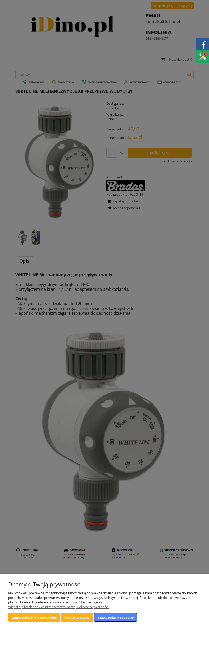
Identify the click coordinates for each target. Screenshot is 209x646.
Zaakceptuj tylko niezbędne (34, 617)
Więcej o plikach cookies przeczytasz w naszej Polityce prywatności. (58, 606)
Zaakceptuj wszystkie (116, 617)
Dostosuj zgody (77, 617)
